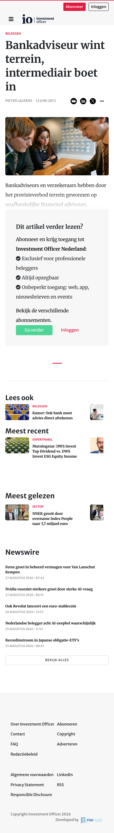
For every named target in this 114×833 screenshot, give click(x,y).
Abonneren (67, 724)
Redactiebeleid (24, 754)
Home (23, 16)
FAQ (14, 744)
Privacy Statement (27, 784)
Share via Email (74, 101)
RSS (60, 784)
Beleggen (13, 34)
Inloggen (98, 6)
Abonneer (74, 6)
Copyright (66, 734)
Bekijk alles (57, 660)
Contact (18, 734)
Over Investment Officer (32, 724)
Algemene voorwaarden (32, 774)
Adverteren (67, 744)
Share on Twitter (93, 101)
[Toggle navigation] (11, 19)
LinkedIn (65, 774)
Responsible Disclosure (31, 794)
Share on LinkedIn (83, 101)
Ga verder (34, 330)
